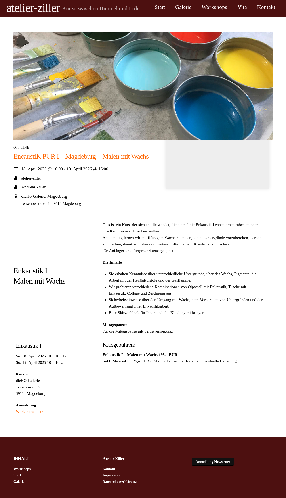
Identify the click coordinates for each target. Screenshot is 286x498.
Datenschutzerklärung (120, 481)
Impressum (111, 475)
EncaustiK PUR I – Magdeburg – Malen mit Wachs (81, 156)
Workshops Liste (29, 411)
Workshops (214, 7)
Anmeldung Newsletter (213, 462)
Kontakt (266, 7)
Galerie (183, 7)
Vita (242, 7)
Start (160, 7)
